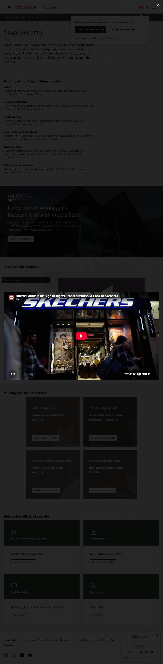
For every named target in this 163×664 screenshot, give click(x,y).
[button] (158, 5)
